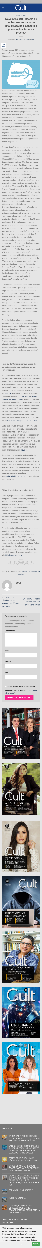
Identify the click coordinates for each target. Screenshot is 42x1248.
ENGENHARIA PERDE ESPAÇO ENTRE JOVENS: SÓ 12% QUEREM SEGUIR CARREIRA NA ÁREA (24, 1138)
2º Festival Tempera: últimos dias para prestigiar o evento (31, 602)
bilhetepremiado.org (13, 555)
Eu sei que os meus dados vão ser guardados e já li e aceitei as (21, 690)
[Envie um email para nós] (20, 2)
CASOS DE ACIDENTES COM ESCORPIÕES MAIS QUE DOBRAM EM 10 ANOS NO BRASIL (24, 1168)
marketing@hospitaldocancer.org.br (22, 420)
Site (6, 672)
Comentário (10, 631)
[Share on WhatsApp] (10, 563)
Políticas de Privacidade (13, 1234)
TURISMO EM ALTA (17, 1198)
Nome (7, 651)
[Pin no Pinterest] (27, 563)
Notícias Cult (21, 16)
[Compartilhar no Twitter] (19, 563)
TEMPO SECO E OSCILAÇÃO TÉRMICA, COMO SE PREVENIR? (23, 1159)
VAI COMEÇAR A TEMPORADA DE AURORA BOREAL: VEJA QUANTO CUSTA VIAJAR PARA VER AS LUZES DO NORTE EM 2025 (24, 1149)
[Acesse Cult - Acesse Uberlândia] (21, 8)
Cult (33, 39)
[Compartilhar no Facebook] (15, 563)
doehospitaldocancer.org (15, 476)
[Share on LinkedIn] (31, 563)
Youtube (7, 393)
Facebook (26, 396)
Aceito (35, 1244)
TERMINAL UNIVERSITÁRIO (21, 1190)
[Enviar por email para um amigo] (23, 563)
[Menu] (3, 7)
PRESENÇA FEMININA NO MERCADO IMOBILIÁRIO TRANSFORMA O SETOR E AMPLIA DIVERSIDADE (24, 1209)
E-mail (8, 662)
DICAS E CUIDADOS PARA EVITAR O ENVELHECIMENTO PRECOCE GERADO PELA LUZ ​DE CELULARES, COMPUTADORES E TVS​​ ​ (24, 1180)
